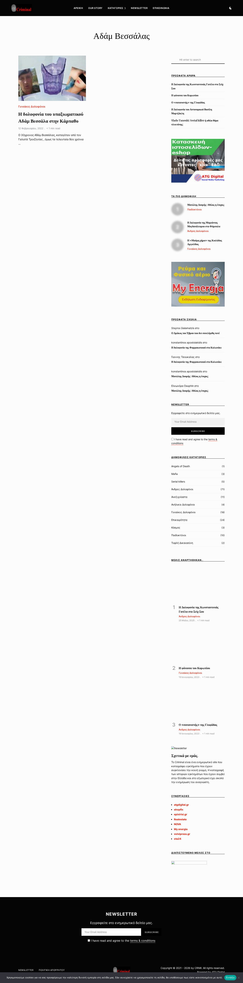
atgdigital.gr (181, 804)
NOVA (177, 824)
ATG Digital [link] (218, 972)
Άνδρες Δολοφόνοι (182, 489)
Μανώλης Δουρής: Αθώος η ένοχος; (189, 376)
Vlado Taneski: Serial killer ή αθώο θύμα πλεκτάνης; (194, 122)
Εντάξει (230, 977)
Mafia (174, 473)
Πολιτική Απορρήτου (52, 970)
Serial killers (178, 481)
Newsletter (139, 8)
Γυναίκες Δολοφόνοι (31, 106)
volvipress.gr (182, 833)
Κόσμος (175, 527)
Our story (95, 8)
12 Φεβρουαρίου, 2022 (30, 128)
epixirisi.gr (180, 814)
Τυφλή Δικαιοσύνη (182, 542)
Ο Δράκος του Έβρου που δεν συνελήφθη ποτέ (195, 333)
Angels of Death (180, 466)
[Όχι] (238, 977)
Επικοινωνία (161, 8)
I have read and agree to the (122, 940)
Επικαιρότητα (179, 519)
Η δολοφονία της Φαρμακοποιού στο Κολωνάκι (196, 347)
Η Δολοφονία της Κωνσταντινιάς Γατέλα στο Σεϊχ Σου (197, 86)
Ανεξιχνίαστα (179, 496)
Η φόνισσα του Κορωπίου (184, 95)
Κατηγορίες (115, 8)
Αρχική (78, 8)
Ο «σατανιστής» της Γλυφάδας (188, 102)
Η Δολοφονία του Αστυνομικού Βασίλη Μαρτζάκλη (191, 111)
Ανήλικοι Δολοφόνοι (183, 504)
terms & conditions (142, 940)
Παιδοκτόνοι (178, 535)
